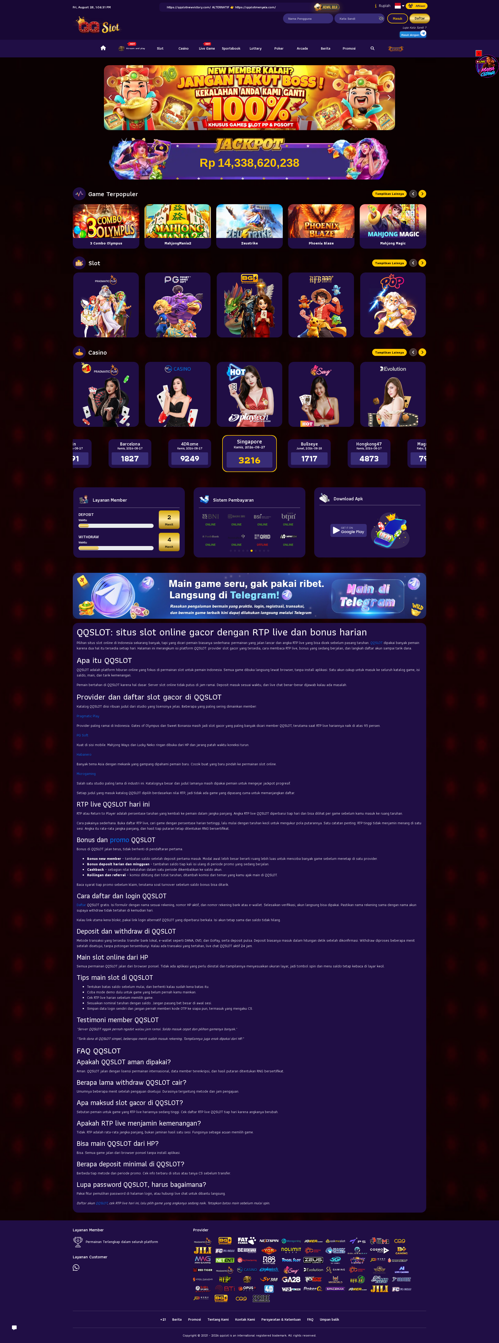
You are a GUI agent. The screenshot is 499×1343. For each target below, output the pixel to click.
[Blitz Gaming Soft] (249, 304)
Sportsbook (231, 48)
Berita (325, 48)
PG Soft (82, 735)
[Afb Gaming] (321, 304)
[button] (388, 97)
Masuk (397, 18)
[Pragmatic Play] (106, 304)
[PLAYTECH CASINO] (249, 394)
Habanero (84, 754)
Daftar (420, 18)
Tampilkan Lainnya (389, 193)
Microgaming (86, 773)
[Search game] (372, 48)
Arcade (302, 48)
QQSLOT (376, 643)
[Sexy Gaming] (321, 394)
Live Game (207, 48)
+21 (163, 1319)
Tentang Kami (218, 1319)
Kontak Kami (245, 1319)
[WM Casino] (178, 394)
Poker (279, 48)
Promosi (349, 48)
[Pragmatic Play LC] (106, 394)
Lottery (255, 48)
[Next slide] (422, 194)
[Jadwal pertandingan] (326, 7)
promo (119, 840)
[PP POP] (393, 304)
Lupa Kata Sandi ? (414, 27)
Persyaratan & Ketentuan (281, 1319)
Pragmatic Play (88, 716)
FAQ (310, 1319)
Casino (184, 48)
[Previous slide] (413, 194)
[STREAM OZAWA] (487, 65)
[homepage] (103, 48)
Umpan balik (329, 1319)
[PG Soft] (178, 304)
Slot (160, 48)
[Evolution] (393, 394)
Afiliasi (420, 6)
